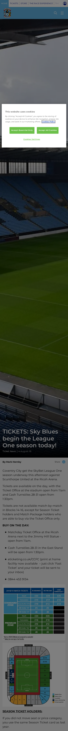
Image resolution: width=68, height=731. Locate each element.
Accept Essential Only (22, 130)
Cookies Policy (48, 122)
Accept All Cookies (48, 130)
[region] (34, 126)
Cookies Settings (31, 139)
